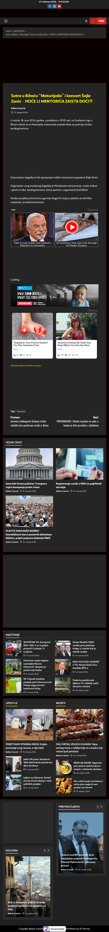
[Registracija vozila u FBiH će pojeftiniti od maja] (79, 464)
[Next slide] (48, 850)
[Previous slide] (44, 850)
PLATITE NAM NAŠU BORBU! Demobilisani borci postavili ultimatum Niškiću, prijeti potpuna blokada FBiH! (29, 534)
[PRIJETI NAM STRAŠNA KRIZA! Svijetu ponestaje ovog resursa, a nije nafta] (29, 725)
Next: (77, 421)
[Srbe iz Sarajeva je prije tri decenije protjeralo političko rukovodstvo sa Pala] (28, 886)
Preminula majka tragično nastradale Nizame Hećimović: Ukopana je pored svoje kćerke (13, 667)
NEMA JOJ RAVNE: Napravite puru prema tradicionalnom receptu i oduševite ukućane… (64, 767)
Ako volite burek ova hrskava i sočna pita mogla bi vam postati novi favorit (64, 786)
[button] (6, 21)
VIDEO (101, 21)
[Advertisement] (54, 62)
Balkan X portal (18, 108)
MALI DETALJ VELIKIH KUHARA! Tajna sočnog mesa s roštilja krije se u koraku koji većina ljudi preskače (79, 748)
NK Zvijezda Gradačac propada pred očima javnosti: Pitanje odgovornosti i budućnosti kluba (13, 685)
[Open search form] (86, 21)
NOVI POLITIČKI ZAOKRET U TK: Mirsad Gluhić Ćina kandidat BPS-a (63, 667)
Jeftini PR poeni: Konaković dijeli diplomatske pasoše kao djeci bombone (13, 764)
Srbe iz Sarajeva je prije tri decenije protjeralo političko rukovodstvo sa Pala (27, 906)
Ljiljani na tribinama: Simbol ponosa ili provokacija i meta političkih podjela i (13, 782)
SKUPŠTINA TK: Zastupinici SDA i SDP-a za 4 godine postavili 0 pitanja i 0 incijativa (13, 648)
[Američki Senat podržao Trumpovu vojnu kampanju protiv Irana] (29, 464)
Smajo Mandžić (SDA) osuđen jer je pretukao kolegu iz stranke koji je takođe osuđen (63, 648)
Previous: (30, 421)
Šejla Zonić (21, 411)
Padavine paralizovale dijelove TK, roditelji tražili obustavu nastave (63, 685)
